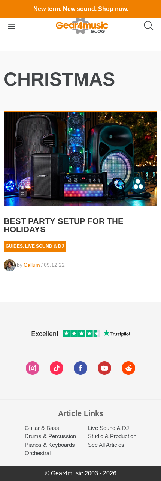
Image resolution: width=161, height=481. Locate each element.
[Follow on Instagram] (32, 368)
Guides (14, 246)
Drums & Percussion (50, 436)
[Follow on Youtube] (104, 368)
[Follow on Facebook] (80, 368)
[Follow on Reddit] (128, 368)
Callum (32, 265)
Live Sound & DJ (44, 246)
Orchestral (38, 453)
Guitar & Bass (42, 428)
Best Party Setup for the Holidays (64, 225)
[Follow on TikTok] (56, 368)
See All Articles (106, 445)
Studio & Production (112, 436)
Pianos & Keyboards (50, 445)
